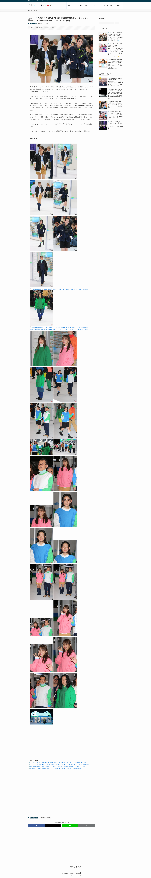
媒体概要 (72, 873)
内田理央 (48, 817)
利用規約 (78, 873)
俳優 (36, 23)
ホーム (61, 873)
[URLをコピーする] (86, 825)
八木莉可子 (42, 817)
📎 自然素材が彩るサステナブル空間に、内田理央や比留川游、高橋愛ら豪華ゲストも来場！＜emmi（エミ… (59, 766)
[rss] (77, 867)
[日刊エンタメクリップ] (40, 5)
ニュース (32, 23)
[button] (36, 825)
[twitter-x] (71, 867)
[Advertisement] (61, 746)
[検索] (79, 867)
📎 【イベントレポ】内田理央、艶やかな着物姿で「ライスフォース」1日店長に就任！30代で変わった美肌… (59, 764)
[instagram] (74, 867)
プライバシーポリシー (86, 873)
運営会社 (66, 873)
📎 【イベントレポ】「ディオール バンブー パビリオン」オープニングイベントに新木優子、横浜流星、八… (59, 762)
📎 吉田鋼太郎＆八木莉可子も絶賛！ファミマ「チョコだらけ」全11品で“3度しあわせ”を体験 (54, 768)
